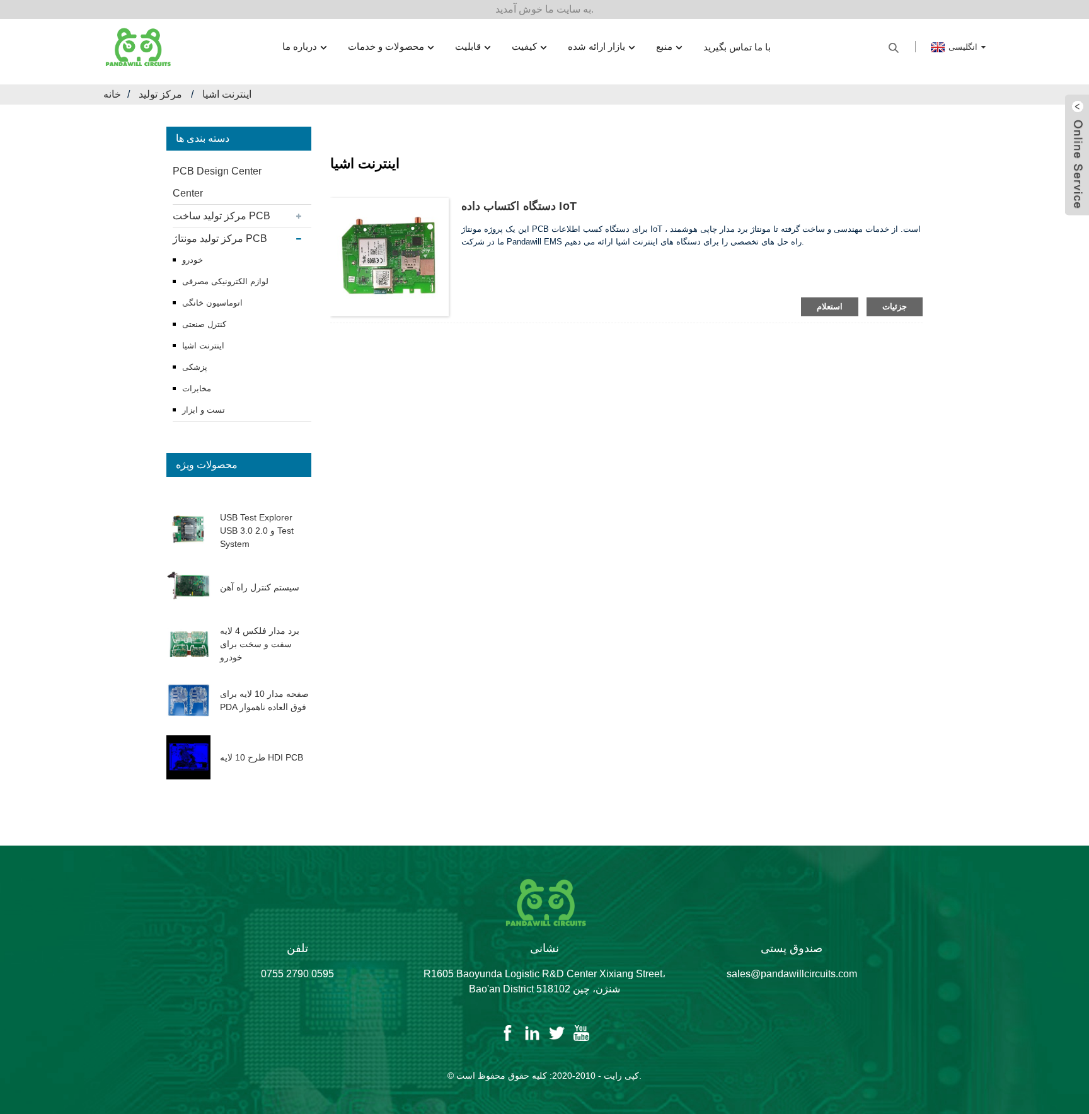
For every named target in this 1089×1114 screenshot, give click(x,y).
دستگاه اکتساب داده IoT (519, 206)
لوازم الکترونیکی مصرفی (225, 281)
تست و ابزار (203, 410)
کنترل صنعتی (204, 324)
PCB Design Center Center (217, 182)
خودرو (192, 260)
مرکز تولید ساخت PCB (221, 215)
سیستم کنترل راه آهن (259, 587)
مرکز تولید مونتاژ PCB (220, 238)
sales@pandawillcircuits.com (792, 973)
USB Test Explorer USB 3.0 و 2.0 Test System (257, 530)
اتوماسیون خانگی (212, 302)
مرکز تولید (160, 94)
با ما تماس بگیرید (737, 47)
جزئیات (894, 306)
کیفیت (524, 46)
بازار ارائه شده (596, 46)
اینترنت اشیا (226, 94)
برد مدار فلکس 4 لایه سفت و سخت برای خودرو (259, 644)
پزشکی (194, 367)
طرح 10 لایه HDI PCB (261, 757)
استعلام (830, 306)
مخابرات (196, 388)
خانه (112, 94)
